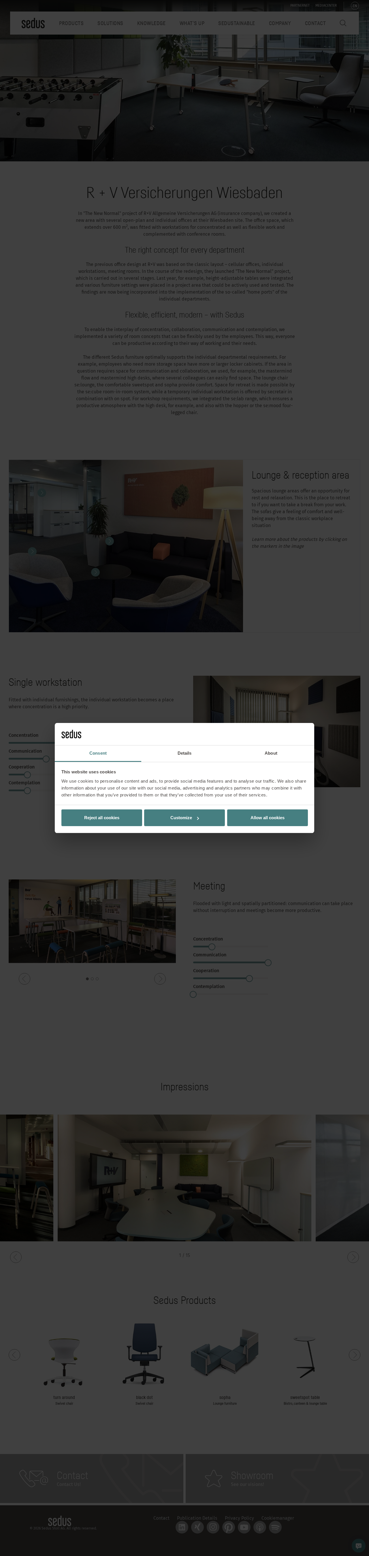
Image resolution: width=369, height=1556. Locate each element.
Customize (181, 817)
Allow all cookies (268, 817)
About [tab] (271, 753)
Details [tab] (185, 753)
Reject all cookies (101, 817)
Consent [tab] (98, 753)
